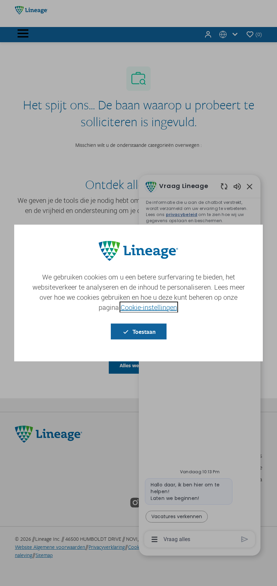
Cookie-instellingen (149, 307)
